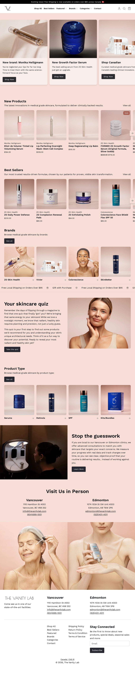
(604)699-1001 (34, 514)
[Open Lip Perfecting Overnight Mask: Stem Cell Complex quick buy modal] (63, 136)
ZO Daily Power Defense (17, 215)
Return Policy (75, 630)
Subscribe (97, 650)
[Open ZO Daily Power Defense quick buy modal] (30, 205)
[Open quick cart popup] (129, 8)
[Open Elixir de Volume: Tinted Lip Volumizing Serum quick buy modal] (30, 136)
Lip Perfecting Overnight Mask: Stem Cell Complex (49, 147)
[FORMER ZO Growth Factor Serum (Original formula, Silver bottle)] (116, 125)
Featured (60, 8)
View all (127, 105)
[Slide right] (132, 133)
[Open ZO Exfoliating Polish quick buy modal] (95, 205)
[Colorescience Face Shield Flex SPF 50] (116, 194)
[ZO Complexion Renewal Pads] (51, 194)
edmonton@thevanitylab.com (100, 511)
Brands (72, 8)
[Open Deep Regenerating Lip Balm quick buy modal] (95, 136)
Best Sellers (53, 630)
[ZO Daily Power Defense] (19, 194)
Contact (51, 643)
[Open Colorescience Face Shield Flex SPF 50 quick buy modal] (127, 205)
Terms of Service (76, 636)
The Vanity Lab (71, 662)
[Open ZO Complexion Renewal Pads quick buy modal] (63, 205)
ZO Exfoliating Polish (80, 215)
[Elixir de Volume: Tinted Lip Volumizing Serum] (19, 125)
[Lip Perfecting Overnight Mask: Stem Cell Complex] (51, 125)
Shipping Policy (76, 626)
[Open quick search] (124, 8)
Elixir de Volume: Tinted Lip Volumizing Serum (18, 147)
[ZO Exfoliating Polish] (84, 194)
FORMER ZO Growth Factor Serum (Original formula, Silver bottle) (115, 149)
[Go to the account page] (119, 8)
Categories (85, 8)
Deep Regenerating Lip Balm (83, 146)
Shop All (51, 626)
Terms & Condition (77, 633)
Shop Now (9, 79)
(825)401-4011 (101, 514)
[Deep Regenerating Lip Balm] (84, 125)
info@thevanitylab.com (34, 511)
